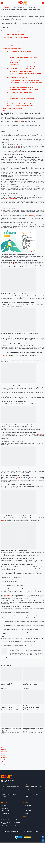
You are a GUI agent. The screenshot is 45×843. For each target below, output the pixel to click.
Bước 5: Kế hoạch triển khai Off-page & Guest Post (17, 84)
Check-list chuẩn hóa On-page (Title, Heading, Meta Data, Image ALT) (26, 80)
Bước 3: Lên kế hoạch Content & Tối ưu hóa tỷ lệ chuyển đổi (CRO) (20, 68)
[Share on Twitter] (21, 661)
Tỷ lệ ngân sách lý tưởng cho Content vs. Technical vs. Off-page (20, 103)
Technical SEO (10, 40)
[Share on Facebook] (19, 661)
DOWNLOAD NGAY (8, 632)
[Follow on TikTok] (5, 825)
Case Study (3, 745)
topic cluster (19, 121)
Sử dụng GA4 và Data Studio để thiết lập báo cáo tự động (23, 98)
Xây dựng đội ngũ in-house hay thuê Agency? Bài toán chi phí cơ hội (21, 105)
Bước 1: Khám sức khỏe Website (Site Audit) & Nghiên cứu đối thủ (20, 51)
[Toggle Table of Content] (1, 30)
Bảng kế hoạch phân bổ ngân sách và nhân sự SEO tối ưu (14, 101)
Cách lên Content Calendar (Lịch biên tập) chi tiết (22, 71)
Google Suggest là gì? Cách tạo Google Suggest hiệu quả (11, 729)
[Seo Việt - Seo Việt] (22, 3)
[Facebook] (1, 657)
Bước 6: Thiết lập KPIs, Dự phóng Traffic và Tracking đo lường (19, 92)
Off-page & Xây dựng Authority (13, 45)
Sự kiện (2, 759)
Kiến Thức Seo (8, 7)
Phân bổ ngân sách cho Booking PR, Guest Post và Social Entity (25, 89)
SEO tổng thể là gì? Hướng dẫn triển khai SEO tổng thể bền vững (11, 706)
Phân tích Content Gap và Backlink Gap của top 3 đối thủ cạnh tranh (25, 57)
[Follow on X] (7, 825)
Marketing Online (4, 757)
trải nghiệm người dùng (11, 198)
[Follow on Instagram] (3, 825)
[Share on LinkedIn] (27, 661)
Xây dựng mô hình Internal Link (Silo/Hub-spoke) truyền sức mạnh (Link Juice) (27, 82)
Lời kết (4, 110)
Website (2, 764)
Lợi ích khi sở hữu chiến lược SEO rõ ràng (15, 34)
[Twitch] (4, 657)
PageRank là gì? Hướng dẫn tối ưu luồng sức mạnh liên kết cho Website (33, 706)
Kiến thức (3, 753)
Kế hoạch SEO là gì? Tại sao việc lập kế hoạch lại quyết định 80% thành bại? (18, 31)
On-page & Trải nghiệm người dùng (14, 43)
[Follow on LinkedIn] (13, 825)
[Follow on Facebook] (2, 825)
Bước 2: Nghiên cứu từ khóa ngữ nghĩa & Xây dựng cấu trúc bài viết (20, 60)
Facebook (3, 749)
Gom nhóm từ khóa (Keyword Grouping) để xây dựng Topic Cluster (25, 66)
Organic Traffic (16, 146)
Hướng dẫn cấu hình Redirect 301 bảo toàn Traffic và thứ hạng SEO (32, 683)
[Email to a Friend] (23, 661)
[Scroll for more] (22, 839)
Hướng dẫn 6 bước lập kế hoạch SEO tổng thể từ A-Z (13, 48)
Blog (2, 742)
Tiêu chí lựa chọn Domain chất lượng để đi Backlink (22, 87)
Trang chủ (3, 7)
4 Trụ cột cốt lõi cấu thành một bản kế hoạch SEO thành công (15, 37)
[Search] (43, 3)
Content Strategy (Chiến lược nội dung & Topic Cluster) (18, 42)
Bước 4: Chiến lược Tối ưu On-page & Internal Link (17, 77)
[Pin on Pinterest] (25, 661)
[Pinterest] (6, 657)
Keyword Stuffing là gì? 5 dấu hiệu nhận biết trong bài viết (11, 683)
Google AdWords (4, 751)
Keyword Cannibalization (8, 350)
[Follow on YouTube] (15, 825)
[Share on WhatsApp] (17, 661)
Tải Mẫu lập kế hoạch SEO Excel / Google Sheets (12, 108)
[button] (2, 3)
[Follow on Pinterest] (11, 825)
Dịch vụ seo (3, 747)
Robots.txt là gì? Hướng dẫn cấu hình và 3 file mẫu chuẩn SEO (33, 729)
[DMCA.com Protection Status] (27, 837)
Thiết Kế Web (3, 761)
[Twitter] (3, 657)
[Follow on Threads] (9, 825)
